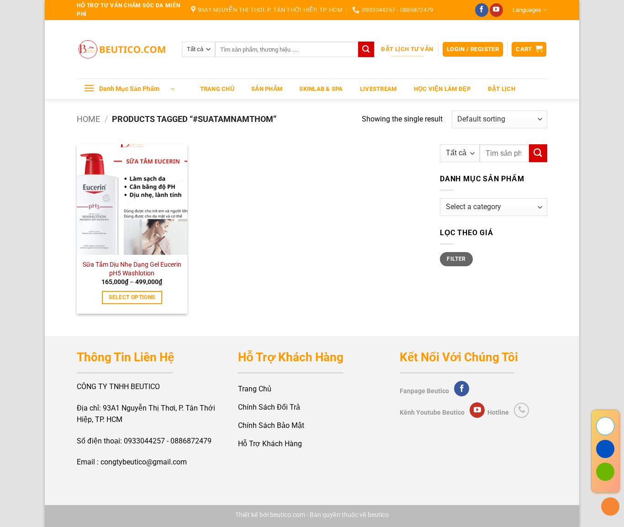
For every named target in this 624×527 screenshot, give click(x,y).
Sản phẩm (266, 88)
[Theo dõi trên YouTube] (496, 10)
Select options (132, 297)
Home (88, 119)
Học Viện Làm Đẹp (442, 88)
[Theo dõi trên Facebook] (481, 10)
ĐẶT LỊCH (501, 88)
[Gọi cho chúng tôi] (521, 410)
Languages (527, 9)
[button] (473, 49)
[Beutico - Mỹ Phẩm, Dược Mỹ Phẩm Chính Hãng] (122, 49)
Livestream (378, 88)
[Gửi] (366, 49)
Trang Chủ (217, 88)
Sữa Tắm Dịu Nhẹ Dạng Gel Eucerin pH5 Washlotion (132, 269)
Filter (456, 259)
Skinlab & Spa (321, 88)
